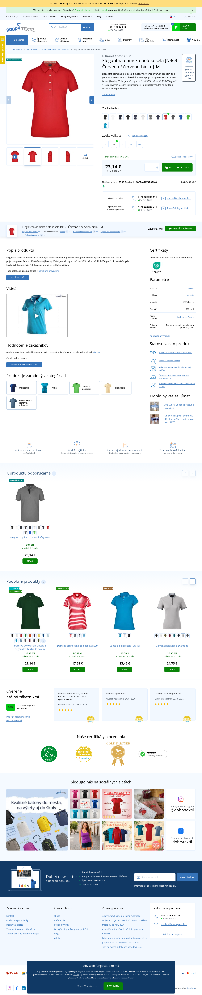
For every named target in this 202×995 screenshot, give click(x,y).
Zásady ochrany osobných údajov (22, 933)
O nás (57, 915)
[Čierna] (105, 116)
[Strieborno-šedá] (183, 635)
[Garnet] (170, 635)
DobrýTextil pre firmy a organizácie (71, 929)
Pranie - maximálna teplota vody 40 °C (175, 352)
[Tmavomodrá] (120, 116)
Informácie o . (155, 885)
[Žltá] (39, 635)
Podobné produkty (33, 235)
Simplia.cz (191, 988)
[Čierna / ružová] (129, 635)
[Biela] (113, 116)
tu (98, 986)
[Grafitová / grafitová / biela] (173, 116)
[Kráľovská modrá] (43, 635)
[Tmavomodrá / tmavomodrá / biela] (135, 116)
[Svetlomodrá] (48, 635)
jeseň (187, 317)
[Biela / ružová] (125, 635)
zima (192, 317)
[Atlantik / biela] (84, 635)
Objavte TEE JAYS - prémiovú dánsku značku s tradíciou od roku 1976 (179, 419)
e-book (104, 10)
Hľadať (87, 27)
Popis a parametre (30, 231)
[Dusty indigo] (21, 640)
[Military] (39, 640)
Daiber (191, 288)
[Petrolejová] (174, 635)
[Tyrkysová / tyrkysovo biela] (105, 125)
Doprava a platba (30, 16)
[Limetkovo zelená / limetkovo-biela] (188, 116)
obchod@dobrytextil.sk (179, 198)
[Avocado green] (165, 635)
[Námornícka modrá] (34, 640)
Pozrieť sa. (144, 3)
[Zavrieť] (199, 3)
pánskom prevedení (48, 270)
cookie (76, 974)
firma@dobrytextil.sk (177, 208)
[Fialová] (34, 635)
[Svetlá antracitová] (187, 635)
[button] (91, 100)
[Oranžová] (30, 635)
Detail (30, 561)
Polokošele (32, 49)
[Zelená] (26, 635)
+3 (43, 641)
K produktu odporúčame (112, 231)
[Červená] (21, 635)
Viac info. (97, 352)
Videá (63, 231)
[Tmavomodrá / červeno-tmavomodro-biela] (158, 116)
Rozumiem (113, 986)
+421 (117, 27)
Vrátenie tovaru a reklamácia (20, 929)
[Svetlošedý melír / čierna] (150, 116)
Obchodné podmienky (17, 920)
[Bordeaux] (30, 640)
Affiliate (58, 938)
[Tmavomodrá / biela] (75, 635)
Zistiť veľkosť (17, 277)
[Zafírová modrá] (16, 640)
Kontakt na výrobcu (160, 335)
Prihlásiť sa (187, 877)
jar (178, 317)
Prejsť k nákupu (182, 228)
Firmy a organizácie (69, 16)
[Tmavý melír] (25, 640)
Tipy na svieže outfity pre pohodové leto (122, 947)
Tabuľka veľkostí (140, 135)
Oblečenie (17, 49)
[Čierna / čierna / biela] (128, 116)
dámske (190, 295)
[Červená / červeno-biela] (166, 116)
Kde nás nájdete (175, 934)
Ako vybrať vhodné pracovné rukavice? (121, 915)
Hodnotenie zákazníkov (84, 231)
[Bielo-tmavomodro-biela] (143, 116)
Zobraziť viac (108, 94)
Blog (99, 16)
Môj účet (192, 16)
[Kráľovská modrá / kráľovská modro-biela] (181, 116)
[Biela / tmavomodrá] (79, 635)
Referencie (87, 16)
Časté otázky (12, 16)
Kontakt (109, 16)
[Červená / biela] (71, 635)
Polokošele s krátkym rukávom (55, 49)
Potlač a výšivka (49, 16)
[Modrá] (120, 635)
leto (182, 317)
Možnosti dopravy (184, 156)
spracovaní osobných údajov (161, 885)
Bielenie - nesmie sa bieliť (169, 360)
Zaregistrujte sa (82, 10)
